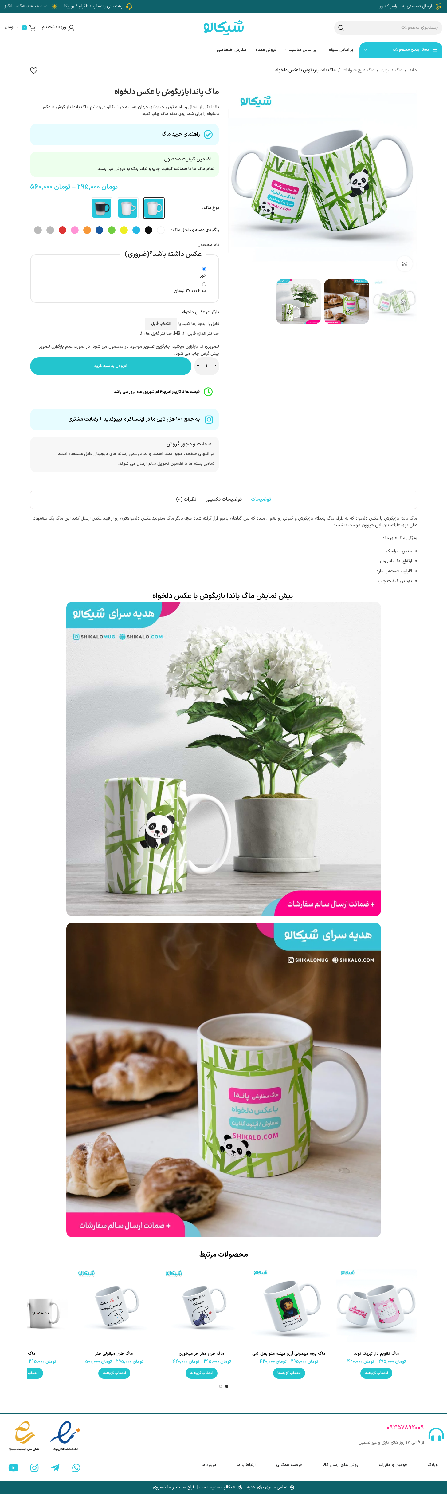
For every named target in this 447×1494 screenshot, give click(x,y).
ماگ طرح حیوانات (358, 70)
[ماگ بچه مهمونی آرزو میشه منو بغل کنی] (289, 1307)
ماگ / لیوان (391, 70)
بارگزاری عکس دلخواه (200, 312)
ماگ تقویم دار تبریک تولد (376, 1353)
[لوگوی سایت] (224, 27)
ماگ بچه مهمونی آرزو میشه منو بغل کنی (289, 1353)
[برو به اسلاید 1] (226, 1386)
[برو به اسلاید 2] (220, 1386)
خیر (203, 275)
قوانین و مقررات (393, 1465)
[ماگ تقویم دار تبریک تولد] (376, 1307)
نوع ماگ (211, 208)
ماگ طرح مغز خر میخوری (201, 1353)
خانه (413, 70)
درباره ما (209, 1465)
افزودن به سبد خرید (110, 366)
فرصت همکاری (289, 1465)
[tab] (261, 499)
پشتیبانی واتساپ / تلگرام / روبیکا (93, 6)
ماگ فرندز (27, 1353)
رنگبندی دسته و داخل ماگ (196, 230)
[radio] (154, 208)
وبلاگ (432, 1465)
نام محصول (208, 245)
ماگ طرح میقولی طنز (114, 1353)
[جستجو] (341, 28)
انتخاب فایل (161, 324)
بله (190, 291)
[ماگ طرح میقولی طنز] (114, 1307)
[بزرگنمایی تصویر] (404, 263)
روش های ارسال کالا (340, 1465)
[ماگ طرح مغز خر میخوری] (201, 1307)
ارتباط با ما (246, 1465)
